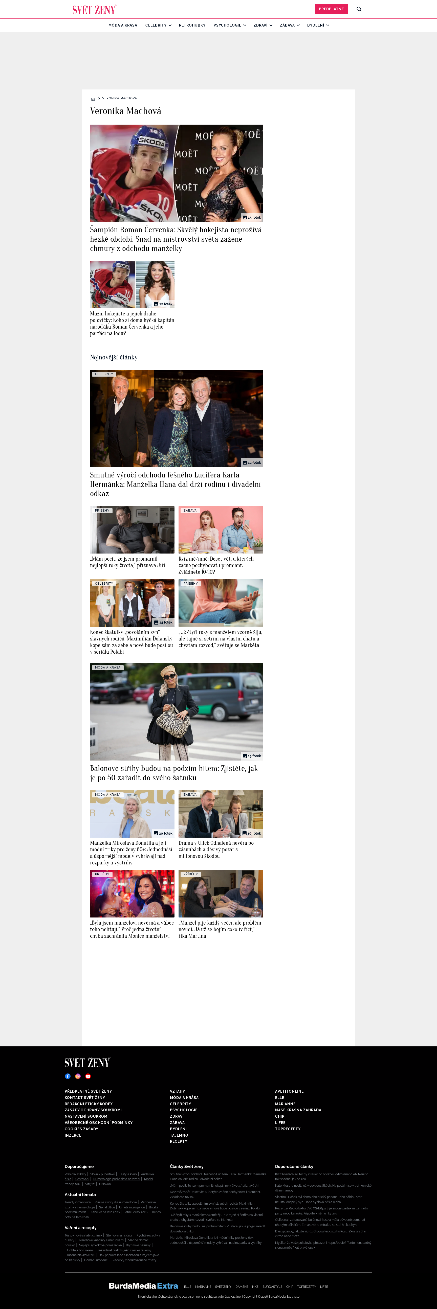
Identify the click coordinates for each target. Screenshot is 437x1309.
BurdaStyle (272, 1287)
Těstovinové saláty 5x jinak (83, 1235)
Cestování (82, 1179)
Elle (279, 1098)
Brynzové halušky (138, 1245)
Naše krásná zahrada (298, 1110)
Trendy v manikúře (78, 1202)
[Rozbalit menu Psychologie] (243, 25)
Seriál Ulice (107, 1207)
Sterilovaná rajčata (119, 1235)
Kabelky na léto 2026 (105, 1212)
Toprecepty (288, 1129)
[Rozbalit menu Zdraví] (270, 25)
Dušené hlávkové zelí (80, 1255)
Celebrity (156, 25)
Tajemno (179, 1135)
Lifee (280, 1123)
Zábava (287, 25)
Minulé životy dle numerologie (116, 1202)
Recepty (178, 1141)
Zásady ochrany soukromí (93, 1110)
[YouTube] (88, 1076)
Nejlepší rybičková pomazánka (100, 1245)
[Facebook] (68, 1076)
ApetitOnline (289, 1091)
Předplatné (331, 9)
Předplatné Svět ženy (88, 1091)
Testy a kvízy (128, 1174)
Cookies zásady (81, 1129)
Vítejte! (90, 1184)
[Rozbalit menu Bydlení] (326, 25)
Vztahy (177, 1091)
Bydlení (315, 25)
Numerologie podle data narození (116, 1179)
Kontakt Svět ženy (85, 1098)
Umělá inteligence (132, 1207)
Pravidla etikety (75, 1174)
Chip (280, 1116)
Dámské (241, 1287)
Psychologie (227, 25)
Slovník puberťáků (102, 1174)
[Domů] (95, 9)
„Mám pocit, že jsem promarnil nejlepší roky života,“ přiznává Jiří (214, 1185)
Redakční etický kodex (89, 1104)
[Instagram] (78, 1076)
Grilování (105, 1184)
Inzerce (73, 1135)
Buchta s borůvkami (80, 1250)
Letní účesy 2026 (135, 1212)
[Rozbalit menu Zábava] (297, 25)
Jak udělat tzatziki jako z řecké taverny (124, 1250)
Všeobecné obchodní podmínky (99, 1123)
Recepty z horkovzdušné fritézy (135, 1260)
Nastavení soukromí (87, 1116)
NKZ (255, 1287)
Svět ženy (223, 1287)
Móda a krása (122, 25)
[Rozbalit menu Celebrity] (169, 25)
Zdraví (261, 25)
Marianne (285, 1104)
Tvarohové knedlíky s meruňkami (101, 1240)
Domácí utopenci (96, 1260)
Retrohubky (192, 25)
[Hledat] (359, 9)
